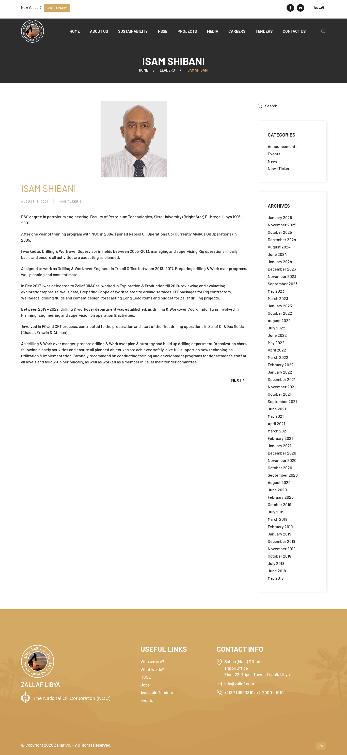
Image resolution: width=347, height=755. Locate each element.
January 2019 (279, 533)
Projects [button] (187, 31)
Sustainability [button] (133, 31)
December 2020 (282, 452)
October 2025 (280, 232)
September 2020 (283, 475)
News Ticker (279, 168)
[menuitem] (319, 8)
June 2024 (277, 254)
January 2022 (280, 372)
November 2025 (282, 224)
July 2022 (276, 327)
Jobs (145, 684)
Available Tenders (156, 692)
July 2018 (276, 563)
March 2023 (278, 298)
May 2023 (276, 291)
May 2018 (275, 578)
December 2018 (281, 541)
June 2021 (277, 408)
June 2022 (277, 335)
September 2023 (282, 283)
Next (236, 379)
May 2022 (276, 342)
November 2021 (282, 386)
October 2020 (280, 467)
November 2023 (282, 276)
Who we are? (152, 661)
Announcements (282, 146)
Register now (56, 8)
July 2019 (276, 511)
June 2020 (277, 489)
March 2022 (278, 357)
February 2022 (281, 364)
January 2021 (279, 445)
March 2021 (278, 430)
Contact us (294, 31)
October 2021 (279, 394)
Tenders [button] (264, 31)
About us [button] (99, 31)
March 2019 (277, 519)
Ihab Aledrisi (71, 201)
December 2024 (282, 239)
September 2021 (282, 401)
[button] (323, 31)
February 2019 (280, 526)
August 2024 (279, 246)
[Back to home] (32, 31)
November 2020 (282, 460)
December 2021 (281, 379)
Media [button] (212, 31)
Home (75, 31)
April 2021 (276, 423)
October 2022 (280, 313)
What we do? (152, 669)
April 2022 (277, 349)
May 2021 (276, 416)
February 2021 (280, 438)
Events (274, 153)
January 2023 (280, 305)
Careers (236, 31)
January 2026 (280, 217)
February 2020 (281, 497)
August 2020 (279, 482)
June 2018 (277, 570)
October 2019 (279, 504)
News (273, 161)
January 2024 (280, 261)
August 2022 (279, 320)
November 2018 (281, 548)
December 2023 (282, 268)
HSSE (162, 31)
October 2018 (279, 555)
